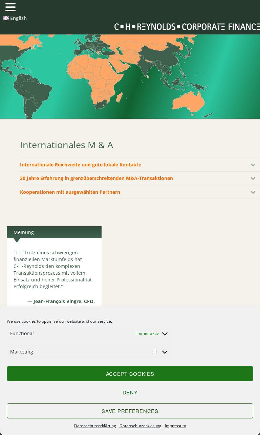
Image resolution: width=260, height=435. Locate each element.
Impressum (175, 426)
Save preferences (130, 410)
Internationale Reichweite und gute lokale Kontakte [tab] (80, 164)
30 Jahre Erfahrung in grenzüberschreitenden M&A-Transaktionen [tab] (96, 178)
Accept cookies (130, 373)
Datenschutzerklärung (95, 426)
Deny (130, 392)
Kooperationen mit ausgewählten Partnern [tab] (70, 192)
